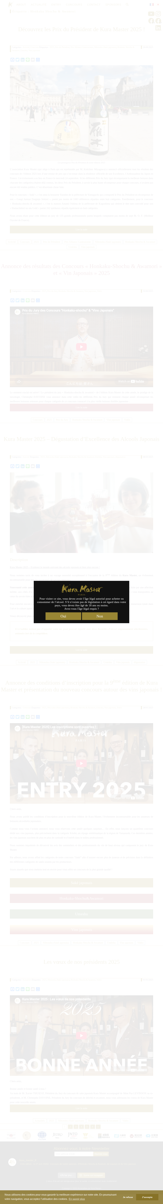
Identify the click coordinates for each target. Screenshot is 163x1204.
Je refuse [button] (128, 1197)
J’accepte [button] (147, 1197)
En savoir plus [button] (77, 1199)
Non (99, 616)
